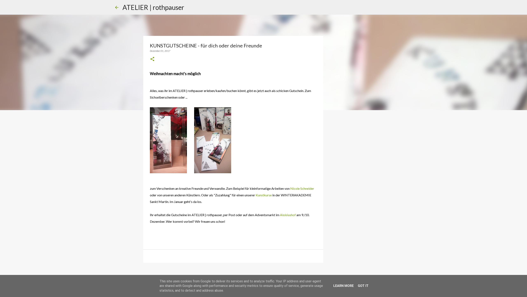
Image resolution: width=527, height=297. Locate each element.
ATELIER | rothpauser (153, 7)
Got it (363, 286)
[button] (152, 59)
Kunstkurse (264, 195)
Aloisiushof (288, 215)
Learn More (343, 286)
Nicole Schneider (302, 188)
